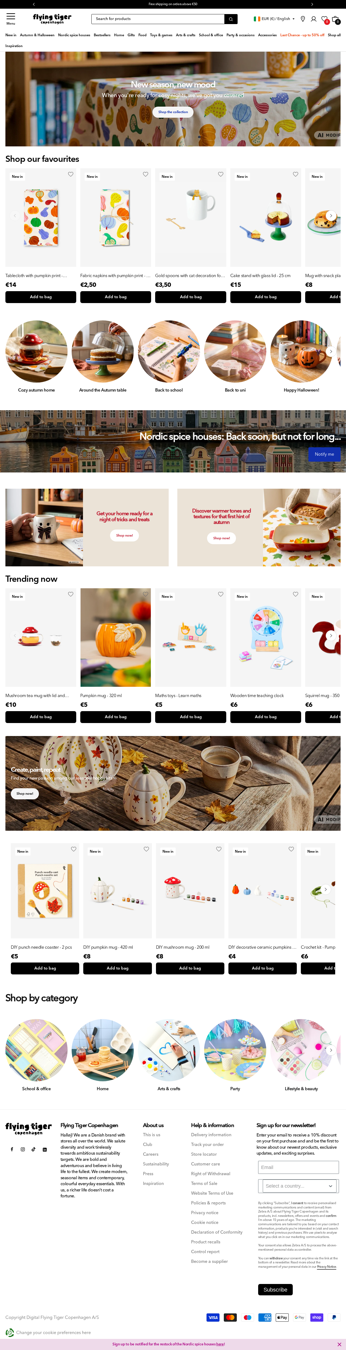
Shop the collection (173, 112)
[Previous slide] (14, 215)
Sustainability (156, 1164)
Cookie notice (204, 1223)
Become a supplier (209, 1261)
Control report (205, 1252)
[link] (302, 19)
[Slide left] (14, 351)
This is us (151, 1135)
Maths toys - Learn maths (178, 695)
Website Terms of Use (212, 1193)
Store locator (204, 1154)
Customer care (205, 1164)
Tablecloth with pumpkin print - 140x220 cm (34, 275)
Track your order (207, 1145)
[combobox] (300, 1186)
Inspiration (153, 1184)
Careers (150, 1154)
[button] (10, 19)
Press (148, 1174)
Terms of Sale (204, 1184)
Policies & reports (208, 1203)
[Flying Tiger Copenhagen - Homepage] (52, 19)
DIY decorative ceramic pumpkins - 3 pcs (262, 947)
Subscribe (275, 1290)
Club (147, 1145)
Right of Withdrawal (210, 1174)
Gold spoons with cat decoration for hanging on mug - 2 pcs (188, 275)
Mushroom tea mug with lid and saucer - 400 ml (35, 695)
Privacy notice (204, 1213)
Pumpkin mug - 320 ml (101, 695)
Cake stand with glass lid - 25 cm (260, 275)
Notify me (324, 454)
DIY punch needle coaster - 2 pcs (41, 947)
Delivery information (211, 1135)
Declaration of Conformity (216, 1232)
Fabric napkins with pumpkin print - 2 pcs (114, 275)
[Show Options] (330, 1186)
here (220, 1344)
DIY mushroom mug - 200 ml (182, 947)
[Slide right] (331, 351)
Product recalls (205, 1242)
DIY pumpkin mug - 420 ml (108, 947)
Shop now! (124, 535)
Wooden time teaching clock (257, 695)
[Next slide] (331, 215)
